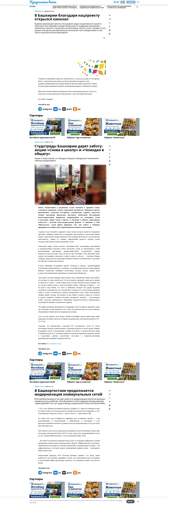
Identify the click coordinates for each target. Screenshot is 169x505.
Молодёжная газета (54, 344)
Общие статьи (39, 142)
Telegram (131, 2)
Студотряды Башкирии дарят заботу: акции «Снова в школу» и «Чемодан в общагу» (64, 6)
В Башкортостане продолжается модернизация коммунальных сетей (92, 6)
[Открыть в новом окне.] (45, 109)
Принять (130, 501)
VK (122, 2)
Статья (32, 6)
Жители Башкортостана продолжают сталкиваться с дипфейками (119, 6)
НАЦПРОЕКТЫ (39, 11)
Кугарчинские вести (42, 1)
